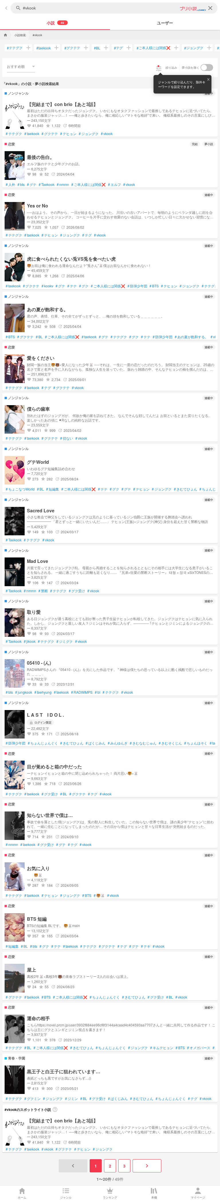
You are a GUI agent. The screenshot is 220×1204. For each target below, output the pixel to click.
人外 (10, 184)
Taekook (46, 184)
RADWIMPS (82, 692)
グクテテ (72, 47)
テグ (118, 47)
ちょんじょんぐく (43, 743)
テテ (72, 286)
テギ (145, 946)
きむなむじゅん (143, 743)
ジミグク (64, 641)
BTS (154, 286)
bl (97, 692)
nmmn (63, 184)
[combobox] (21, 66)
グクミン (32, 1098)
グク (84, 286)
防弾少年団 (137, 286)
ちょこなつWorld (20, 489)
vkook (107, 133)
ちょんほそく (195, 743)
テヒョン (68, 133)
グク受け (77, 590)
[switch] (207, 67)
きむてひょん (185, 489)
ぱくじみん (95, 743)
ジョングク (193, 47)
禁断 (43, 590)
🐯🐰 (99, 895)
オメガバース (198, 1047)
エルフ (114, 184)
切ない (66, 438)
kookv (47, 286)
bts (21, 184)
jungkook (23, 692)
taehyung (43, 692)
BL (97, 47)
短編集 (52, 489)
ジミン (71, 1098)
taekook (43, 47)
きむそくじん (170, 743)
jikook (30, 641)
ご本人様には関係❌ (153, 47)
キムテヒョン (161, 1047)
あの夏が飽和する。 (191, 336)
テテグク (15, 47)
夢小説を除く (191, 67)
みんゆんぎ (117, 743)
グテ (31, 184)
